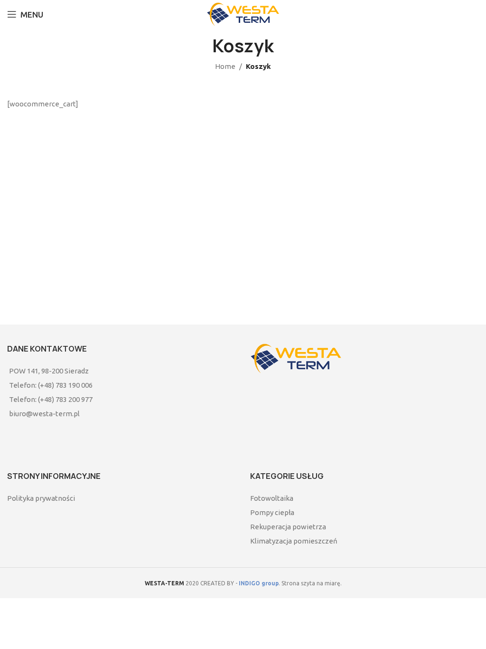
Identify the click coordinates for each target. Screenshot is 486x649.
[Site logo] (242, 14)
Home (225, 66)
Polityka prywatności (41, 498)
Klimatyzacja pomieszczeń (293, 541)
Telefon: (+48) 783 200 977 (51, 399)
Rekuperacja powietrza (288, 527)
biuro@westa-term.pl (44, 414)
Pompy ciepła (272, 512)
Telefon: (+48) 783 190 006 (51, 385)
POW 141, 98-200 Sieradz (49, 371)
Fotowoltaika (271, 498)
